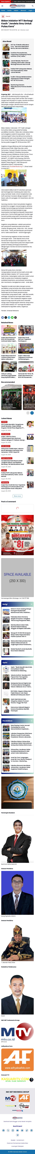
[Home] (3, 16)
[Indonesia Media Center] (17, 6)
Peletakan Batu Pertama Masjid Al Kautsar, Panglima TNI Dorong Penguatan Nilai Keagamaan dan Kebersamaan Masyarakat (20, 618)
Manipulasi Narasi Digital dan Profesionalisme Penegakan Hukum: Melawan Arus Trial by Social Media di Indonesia (21, 685)
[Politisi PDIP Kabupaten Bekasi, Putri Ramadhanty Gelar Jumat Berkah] (6, 71)
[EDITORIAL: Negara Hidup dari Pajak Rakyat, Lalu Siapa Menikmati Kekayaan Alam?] (6, 693)
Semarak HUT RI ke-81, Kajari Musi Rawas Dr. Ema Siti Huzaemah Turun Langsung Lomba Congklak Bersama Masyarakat (25, 375)
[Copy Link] (15, 317)
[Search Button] (32, 6)
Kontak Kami (20, 1140)
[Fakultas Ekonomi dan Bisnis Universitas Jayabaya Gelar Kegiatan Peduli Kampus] (6, 768)
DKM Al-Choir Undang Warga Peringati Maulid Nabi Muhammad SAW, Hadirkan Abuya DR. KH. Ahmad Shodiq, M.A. (21, 610)
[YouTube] (17, 1130)
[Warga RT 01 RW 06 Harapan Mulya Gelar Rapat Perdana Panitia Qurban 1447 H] (6, 635)
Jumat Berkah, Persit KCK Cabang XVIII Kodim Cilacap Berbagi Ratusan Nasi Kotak (20, 62)
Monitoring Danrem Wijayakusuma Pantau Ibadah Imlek (21, 86)
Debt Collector (6, 458)
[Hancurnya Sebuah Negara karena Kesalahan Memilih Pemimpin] (6, 709)
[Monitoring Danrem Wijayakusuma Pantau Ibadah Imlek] (6, 87)
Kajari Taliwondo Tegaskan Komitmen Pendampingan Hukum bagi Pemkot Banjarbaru (25, 357)
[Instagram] (13, 1130)
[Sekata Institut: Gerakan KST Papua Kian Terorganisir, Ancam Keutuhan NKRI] (6, 677)
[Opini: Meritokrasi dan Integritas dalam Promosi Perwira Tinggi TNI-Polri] (6, 701)
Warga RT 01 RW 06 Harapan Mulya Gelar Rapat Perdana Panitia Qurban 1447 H (20, 634)
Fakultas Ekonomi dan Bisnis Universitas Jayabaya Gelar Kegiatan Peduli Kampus (20, 767)
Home (3, 10)
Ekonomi (23, 10)
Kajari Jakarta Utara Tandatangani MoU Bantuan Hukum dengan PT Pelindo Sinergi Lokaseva (12, 438)
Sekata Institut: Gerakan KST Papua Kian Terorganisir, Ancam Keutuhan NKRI (21, 677)
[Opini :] (6, 669)
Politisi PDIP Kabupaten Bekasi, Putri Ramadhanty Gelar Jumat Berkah (21, 70)
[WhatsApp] (12, 317)
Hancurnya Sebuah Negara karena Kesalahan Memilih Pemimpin (20, 709)
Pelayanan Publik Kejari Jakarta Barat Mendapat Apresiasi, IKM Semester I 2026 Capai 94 (12, 450)
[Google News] (22, 1130)
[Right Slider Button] (33, 10)
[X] (6, 317)
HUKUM (4, 422)
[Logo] (17, 1118)
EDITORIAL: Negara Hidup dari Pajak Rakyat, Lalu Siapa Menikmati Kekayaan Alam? (21, 693)
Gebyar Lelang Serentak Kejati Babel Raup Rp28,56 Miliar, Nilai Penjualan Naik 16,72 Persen (8, 375)
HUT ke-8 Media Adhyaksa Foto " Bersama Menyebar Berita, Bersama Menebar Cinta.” (20, 46)
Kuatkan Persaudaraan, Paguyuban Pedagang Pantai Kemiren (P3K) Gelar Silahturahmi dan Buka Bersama (21, 54)
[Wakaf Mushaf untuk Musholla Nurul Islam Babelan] (6, 651)
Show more (17, 496)
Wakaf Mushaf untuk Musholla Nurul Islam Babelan (21, 650)
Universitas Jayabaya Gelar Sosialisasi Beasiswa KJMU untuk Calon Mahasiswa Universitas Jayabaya (20, 751)
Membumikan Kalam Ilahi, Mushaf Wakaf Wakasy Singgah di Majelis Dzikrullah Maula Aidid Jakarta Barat (20, 626)
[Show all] (31, 604)
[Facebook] (2, 317)
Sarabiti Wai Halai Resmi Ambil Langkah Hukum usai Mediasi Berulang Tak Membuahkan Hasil (12, 462)
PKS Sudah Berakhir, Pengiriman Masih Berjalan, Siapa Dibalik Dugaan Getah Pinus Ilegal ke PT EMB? (12, 426)
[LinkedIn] (31, 1130)
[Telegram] (9, 317)
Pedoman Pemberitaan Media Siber (17, 1143)
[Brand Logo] (10, 1098)
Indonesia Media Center (20, 1152)
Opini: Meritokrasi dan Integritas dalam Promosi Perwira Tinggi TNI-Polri (20, 701)
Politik (9, 10)
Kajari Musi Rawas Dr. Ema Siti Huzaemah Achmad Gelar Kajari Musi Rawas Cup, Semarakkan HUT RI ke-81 (8, 339)
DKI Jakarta (5, 434)
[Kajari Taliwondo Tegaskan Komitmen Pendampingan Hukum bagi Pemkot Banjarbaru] (26, 348)
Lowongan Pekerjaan (17, 1146)
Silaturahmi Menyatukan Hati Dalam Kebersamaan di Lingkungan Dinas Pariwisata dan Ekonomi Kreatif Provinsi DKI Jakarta (21, 642)
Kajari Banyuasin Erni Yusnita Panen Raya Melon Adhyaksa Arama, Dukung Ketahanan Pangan (8, 357)
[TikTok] (27, 1130)
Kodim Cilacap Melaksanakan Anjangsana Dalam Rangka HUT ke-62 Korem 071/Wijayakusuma (21, 78)
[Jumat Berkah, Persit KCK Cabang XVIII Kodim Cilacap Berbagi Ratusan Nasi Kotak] (6, 63)
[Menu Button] (2, 6)
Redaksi (13, 1140)
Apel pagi (5, 482)
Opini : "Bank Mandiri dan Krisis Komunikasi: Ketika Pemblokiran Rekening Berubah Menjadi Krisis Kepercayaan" (21, 669)
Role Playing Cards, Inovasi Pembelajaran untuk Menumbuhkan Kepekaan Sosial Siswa (20, 727)
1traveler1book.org (16, 166)
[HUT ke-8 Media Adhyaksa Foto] (6, 47)
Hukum (16, 10)
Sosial (4, 470)
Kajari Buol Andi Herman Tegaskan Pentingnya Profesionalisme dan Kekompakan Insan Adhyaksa (25, 339)
